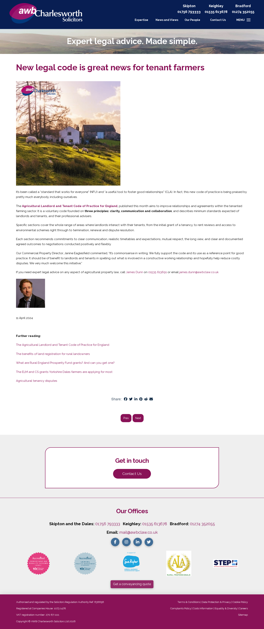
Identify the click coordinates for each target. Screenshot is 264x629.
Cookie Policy (240, 602)
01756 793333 (189, 12)
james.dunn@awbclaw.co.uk (199, 272)
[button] (218, 20)
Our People (192, 19)
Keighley (216, 6)
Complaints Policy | (181, 608)
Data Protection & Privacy (216, 602)
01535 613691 (157, 272)
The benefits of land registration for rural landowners (53, 354)
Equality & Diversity (226, 608)
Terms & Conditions (188, 602)
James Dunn (134, 272)
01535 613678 (154, 523)
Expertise (141, 19)
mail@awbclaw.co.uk (138, 532)
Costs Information (203, 608)
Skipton (189, 6)
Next (138, 418)
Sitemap (243, 614)
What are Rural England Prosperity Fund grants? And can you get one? (65, 363)
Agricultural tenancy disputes (36, 381)
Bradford (243, 6)
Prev (126, 418)
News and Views (167, 19)
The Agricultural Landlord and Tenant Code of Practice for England (62, 345)
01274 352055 (243, 12)
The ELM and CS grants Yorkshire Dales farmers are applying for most (64, 372)
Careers (243, 608)
